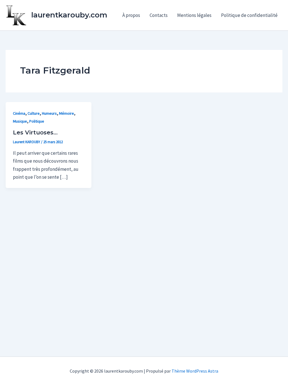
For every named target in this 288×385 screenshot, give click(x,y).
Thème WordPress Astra (195, 371)
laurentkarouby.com (69, 14)
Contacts (159, 15)
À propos (131, 15)
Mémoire (66, 113)
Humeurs (49, 113)
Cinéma (19, 113)
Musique (20, 121)
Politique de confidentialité (249, 15)
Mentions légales (194, 15)
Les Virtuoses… (35, 132)
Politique (36, 121)
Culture (34, 113)
